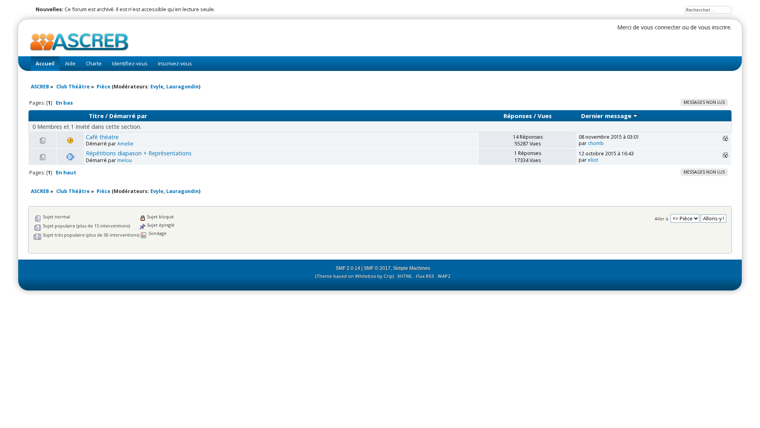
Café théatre (102, 137)
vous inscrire (714, 27)
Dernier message (607, 116)
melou (124, 160)
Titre (96, 116)
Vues (545, 116)
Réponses (518, 116)
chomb (596, 143)
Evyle (156, 86)
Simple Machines (411, 268)
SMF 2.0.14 (348, 268)
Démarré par (128, 116)
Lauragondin (182, 86)
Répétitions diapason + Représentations (139, 153)
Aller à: (662, 219)
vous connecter (660, 27)
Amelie (125, 143)
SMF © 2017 (377, 268)
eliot (593, 160)
